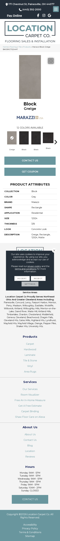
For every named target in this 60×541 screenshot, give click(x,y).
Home (5, 47)
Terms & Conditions (30, 532)
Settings (30, 284)
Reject (38, 278)
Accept (22, 278)
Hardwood (30, 349)
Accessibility (30, 525)
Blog (30, 445)
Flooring (13, 47)
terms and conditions (25, 269)
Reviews (30, 456)
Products (27, 47)
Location (30, 451)
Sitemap (30, 536)
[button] (30, 499)
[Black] (24, 138)
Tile (19, 47)
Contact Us (30, 160)
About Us (30, 434)
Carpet (30, 344)
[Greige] (12, 138)
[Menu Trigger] (56, 9)
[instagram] (44, 16)
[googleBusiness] (49, 16)
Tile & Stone (30, 360)
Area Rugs (30, 371)
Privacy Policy (30, 528)
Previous (4, 137)
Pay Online (14, 15)
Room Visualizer (30, 394)
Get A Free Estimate (30, 405)
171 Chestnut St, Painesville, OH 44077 (31, 4)
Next (55, 137)
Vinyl (30, 366)
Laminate (30, 355)
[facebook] (38, 16)
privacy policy (34, 266)
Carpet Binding (30, 411)
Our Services (30, 389)
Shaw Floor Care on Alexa (30, 417)
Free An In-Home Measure (30, 400)
